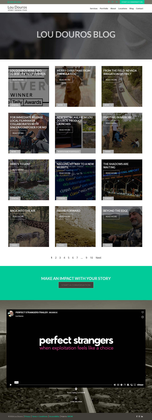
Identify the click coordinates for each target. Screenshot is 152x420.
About (113, 8)
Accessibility (54, 416)
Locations (122, 8)
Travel (107, 152)
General (15, 105)
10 (91, 257)
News (60, 105)
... (82, 257)
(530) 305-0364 (15, 2)
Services (93, 8)
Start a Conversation (132, 2)
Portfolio (104, 8)
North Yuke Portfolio (68, 152)
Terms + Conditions (40, 416)
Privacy (27, 416)
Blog (132, 8)
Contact (139, 8)
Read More (18, 80)
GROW (70, 416)
